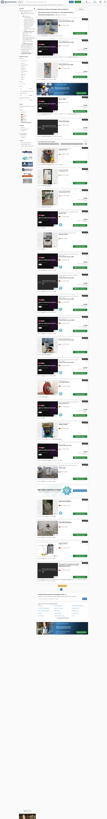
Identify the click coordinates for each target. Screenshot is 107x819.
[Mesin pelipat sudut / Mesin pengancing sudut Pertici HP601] (47, 472)
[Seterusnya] (56, 27)
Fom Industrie (24, 71)
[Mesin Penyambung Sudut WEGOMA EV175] (47, 155)
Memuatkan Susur (59, 605)
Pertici (23, 66)
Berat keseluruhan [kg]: (24, 97)
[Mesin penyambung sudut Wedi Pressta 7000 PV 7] (47, 507)
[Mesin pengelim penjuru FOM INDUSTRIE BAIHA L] (47, 528)
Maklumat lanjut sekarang (80, 490)
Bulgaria (25, 119)
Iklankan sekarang (81, 93)
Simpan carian (62, 586)
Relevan (82, 9)
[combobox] (27, 112)
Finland (25, 121)
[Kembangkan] (62, 37)
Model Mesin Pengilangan (78, 605)
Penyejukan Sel (75, 613)
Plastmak (23, 74)
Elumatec (23, 69)
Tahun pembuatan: (23, 93)
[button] (105, 2)
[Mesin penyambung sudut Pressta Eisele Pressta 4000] (47, 345)
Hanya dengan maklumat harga (27, 91)
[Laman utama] (19, 4)
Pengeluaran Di (75, 610)
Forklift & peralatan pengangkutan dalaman (27, 51)
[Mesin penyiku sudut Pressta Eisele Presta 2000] (47, 70)
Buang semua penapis (61, 15)
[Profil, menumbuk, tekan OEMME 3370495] (47, 430)
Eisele (23, 63)
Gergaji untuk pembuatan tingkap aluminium (29, 22)
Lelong (23, 137)
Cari (72, 2)
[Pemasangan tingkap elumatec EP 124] (47, 176)
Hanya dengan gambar (26, 142)
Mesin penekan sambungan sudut (28, 17)
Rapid (23, 77)
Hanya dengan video (26, 144)
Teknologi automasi (26, 49)
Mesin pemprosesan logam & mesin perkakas (27, 11)
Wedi (22, 79)
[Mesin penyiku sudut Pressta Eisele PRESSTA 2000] (47, 26)
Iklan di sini (28, 811)
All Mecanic (40, 605)
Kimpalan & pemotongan (28, 42)
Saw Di (73, 615)
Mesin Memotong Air (59, 615)
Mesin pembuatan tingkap (28, 14)
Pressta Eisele (24, 64)
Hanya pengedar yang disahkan (27, 146)
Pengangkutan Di (76, 608)
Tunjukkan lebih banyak (63, 618)
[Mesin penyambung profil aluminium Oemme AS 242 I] (47, 240)
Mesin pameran (25, 129)
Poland (25, 116)
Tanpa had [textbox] (23, 112)
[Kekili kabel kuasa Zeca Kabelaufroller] (47, 387)
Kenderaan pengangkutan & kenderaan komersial (27, 45)
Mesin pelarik (27, 35)
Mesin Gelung (58, 613)
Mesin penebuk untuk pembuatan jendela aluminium (28, 26)
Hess (22, 72)
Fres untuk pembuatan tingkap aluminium (29, 19)
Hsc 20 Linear (41, 615)
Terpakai (23, 130)
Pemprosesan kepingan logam (27, 33)
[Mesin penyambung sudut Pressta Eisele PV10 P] (47, 197)
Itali (24, 118)
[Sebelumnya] (38, 27)
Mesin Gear (57, 610)
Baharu (23, 127)
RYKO (23, 76)
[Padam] (58, 12)
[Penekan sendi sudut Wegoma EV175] (47, 549)
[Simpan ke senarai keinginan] (86, 21)
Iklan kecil (24, 135)
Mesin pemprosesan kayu (28, 47)
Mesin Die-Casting (59, 608)
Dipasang (40, 613)
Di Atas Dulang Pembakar (43, 610)
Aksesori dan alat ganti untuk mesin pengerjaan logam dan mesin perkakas (29, 38)
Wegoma (23, 68)
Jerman (25, 114)
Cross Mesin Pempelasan (43, 608)
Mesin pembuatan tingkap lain (29, 29)
